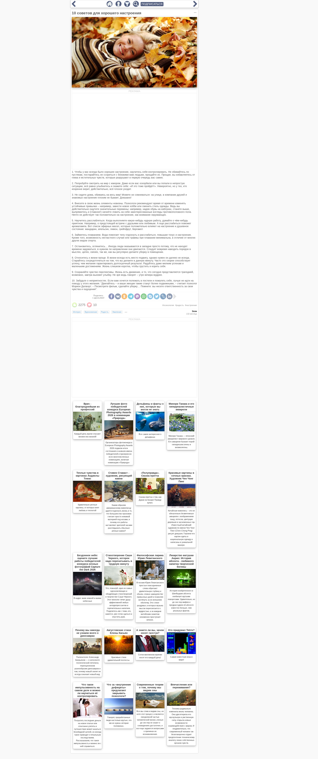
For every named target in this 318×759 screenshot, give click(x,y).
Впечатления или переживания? (181, 686)
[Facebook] (111, 296)
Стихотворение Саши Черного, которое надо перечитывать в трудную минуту (118, 559)
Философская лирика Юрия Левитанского (150, 557)
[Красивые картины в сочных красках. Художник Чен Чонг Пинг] (181, 507)
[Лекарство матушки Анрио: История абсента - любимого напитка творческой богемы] (181, 587)
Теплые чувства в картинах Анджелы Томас (87, 475)
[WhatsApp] (144, 296)
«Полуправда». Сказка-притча (150, 474)
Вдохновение (91, 312)
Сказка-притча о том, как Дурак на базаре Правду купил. (150, 500)
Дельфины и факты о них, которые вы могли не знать (150, 406)
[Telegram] (131, 296)
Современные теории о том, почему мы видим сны (150, 687)
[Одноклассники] (124, 296)
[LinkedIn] (170, 296)
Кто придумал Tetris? (181, 630)
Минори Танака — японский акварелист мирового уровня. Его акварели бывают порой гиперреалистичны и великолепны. (181, 441)
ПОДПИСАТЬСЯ (152, 4)
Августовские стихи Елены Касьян (119, 631)
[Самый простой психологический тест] (195, 6)
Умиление (116, 312)
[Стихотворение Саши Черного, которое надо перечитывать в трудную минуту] (119, 584)
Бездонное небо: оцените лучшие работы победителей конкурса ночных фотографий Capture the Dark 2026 (87, 562)
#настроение (191, 305)
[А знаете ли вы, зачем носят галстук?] (150, 651)
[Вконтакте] (118, 296)
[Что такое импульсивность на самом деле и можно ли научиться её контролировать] (87, 716)
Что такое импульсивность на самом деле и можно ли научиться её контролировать (87, 690)
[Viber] (137, 296)
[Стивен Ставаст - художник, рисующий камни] (119, 501)
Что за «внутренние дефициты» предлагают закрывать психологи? (119, 690)
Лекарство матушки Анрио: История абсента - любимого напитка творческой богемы (181, 561)
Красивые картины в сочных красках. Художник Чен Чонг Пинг (181, 477)
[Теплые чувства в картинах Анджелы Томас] (87, 501)
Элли (194, 311)
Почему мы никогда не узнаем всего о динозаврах (87, 633)
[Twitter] (157, 296)
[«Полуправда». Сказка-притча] (150, 493)
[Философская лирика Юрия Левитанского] (150, 579)
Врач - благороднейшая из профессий (87, 406)
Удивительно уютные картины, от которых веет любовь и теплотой (87, 508)
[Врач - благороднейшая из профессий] (87, 430)
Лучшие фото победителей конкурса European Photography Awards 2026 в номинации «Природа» (118, 410)
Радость (104, 312)
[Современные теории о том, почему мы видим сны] (150, 707)
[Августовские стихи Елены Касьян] (119, 653)
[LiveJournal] (163, 296)
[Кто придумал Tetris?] (181, 653)
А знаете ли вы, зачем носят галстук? (150, 631)
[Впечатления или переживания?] (181, 705)
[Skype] (150, 296)
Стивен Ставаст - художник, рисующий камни (119, 475)
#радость (179, 305)
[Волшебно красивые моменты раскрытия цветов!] (74, 6)
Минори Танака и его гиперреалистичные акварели (181, 406)
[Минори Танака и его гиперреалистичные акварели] (181, 432)
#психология (168, 305)
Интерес (77, 312)
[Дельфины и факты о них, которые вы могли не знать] (150, 430)
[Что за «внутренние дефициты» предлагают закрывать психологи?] (119, 713)
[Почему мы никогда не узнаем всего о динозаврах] (87, 653)
